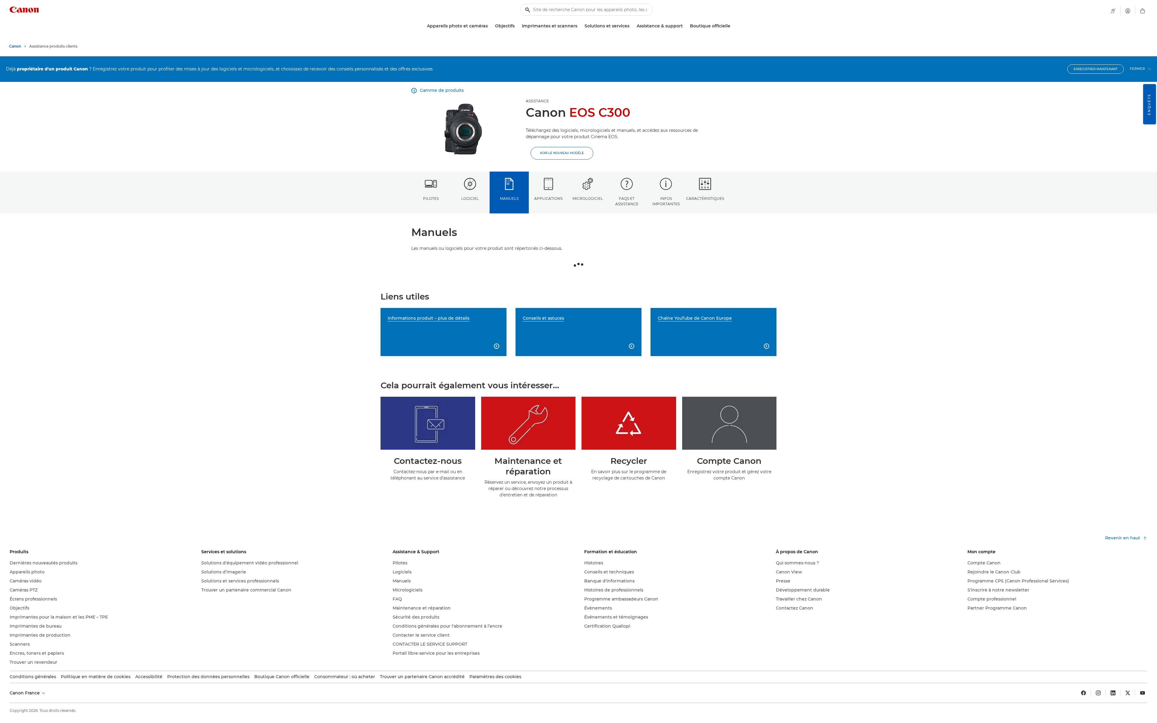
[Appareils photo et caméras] (490, 26)
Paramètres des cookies (495, 676)
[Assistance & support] (685, 26)
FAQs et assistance (626, 201)
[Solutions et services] (631, 26)
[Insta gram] (1098, 692)
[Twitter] (1127, 692)
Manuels (509, 198)
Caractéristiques (705, 198)
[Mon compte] (1128, 11)
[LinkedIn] (1113, 692)
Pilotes (431, 198)
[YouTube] (1142, 692)
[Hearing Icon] (1113, 11)
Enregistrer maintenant (1096, 69)
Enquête (1149, 104)
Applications (548, 198)
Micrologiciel (587, 198)
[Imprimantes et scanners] (579, 26)
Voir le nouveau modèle (562, 153)
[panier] (1142, 11)
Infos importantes (666, 201)
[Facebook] (1083, 692)
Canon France (25, 693)
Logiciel (470, 198)
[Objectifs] (517, 26)
